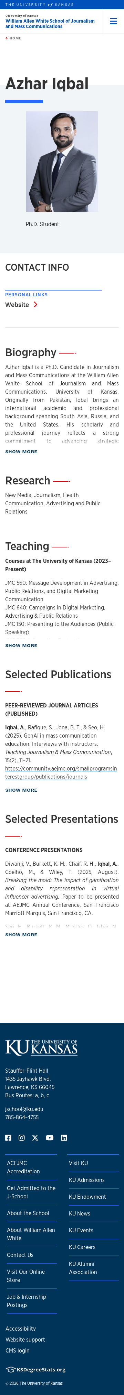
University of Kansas (22, 15)
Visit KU (78, 1163)
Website (21, 304)
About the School (28, 1213)
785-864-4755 (22, 1117)
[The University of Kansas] (41, 1053)
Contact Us (20, 1255)
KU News (79, 1213)
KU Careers (82, 1247)
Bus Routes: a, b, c (27, 1095)
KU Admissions (87, 1180)
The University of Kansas (41, 1383)
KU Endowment (87, 1196)
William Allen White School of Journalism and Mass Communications (50, 23)
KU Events (81, 1230)
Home (14, 38)
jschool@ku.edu (24, 1109)
